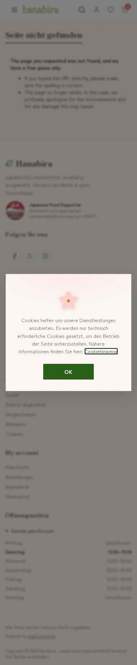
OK (68, 371)
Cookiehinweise (101, 351)
